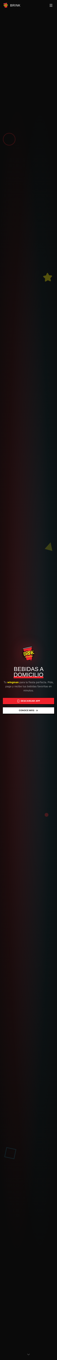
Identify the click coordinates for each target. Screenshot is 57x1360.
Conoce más (27, 710)
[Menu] (51, 5)
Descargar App (30, 701)
